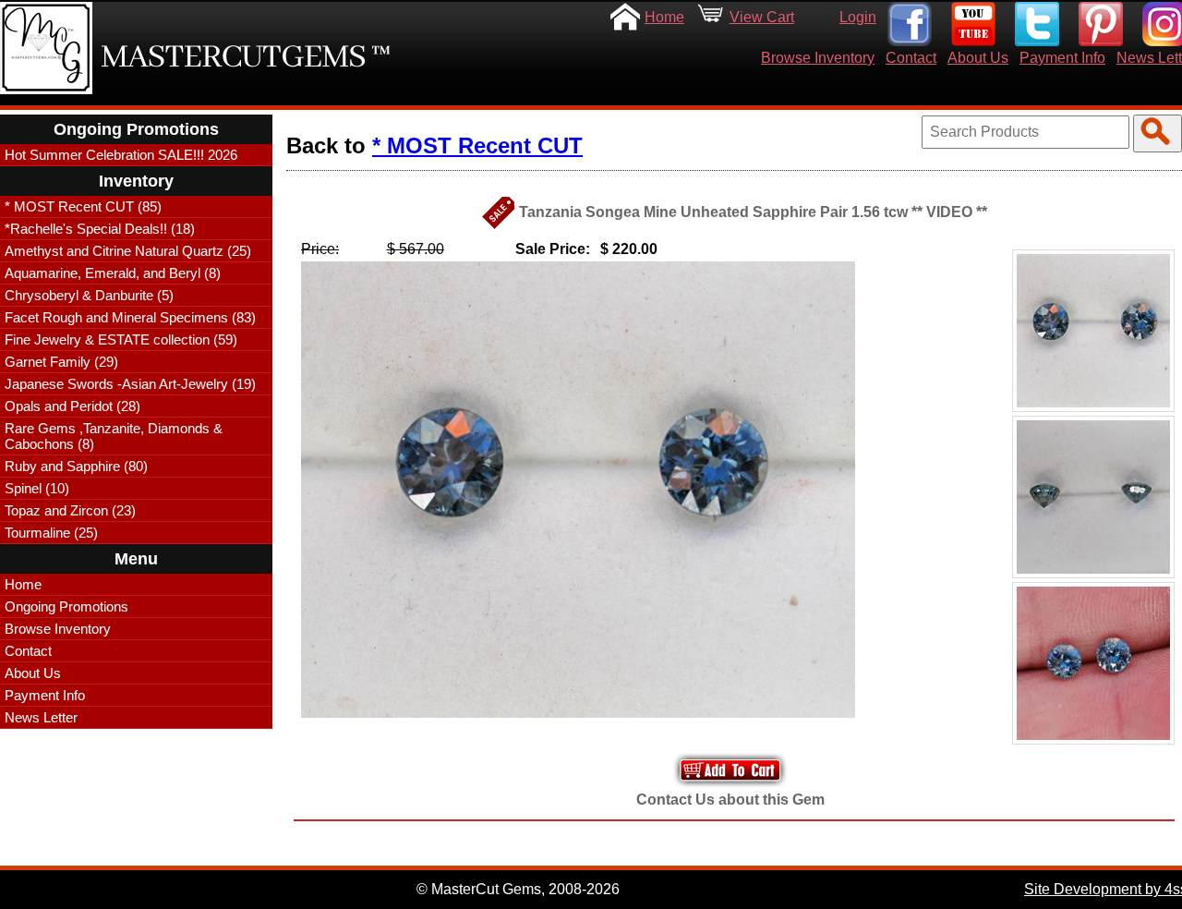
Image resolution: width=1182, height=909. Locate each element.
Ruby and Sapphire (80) (76, 466)
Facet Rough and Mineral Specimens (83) (130, 317)
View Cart (762, 17)
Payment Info (1062, 58)
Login (857, 17)
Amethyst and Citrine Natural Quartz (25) (128, 251)
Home (664, 17)
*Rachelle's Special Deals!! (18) (100, 228)
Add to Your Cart (730, 770)
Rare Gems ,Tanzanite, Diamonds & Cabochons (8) (114, 436)
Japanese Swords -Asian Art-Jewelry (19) (130, 384)
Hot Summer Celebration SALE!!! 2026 (121, 155)
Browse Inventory (817, 58)
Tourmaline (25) (51, 532)
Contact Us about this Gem (730, 799)
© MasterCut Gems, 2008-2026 (518, 889)
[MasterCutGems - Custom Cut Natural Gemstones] (46, 48)
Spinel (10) (37, 488)
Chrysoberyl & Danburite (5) (89, 295)
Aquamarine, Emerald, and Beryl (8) (113, 273)
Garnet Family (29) (61, 362)
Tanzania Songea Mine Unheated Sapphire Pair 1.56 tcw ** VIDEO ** (753, 212)
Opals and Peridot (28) (72, 406)
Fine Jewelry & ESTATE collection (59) (121, 339)
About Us (977, 58)
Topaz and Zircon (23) (70, 510)
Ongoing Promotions (66, 606)
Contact (911, 58)
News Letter (41, 717)
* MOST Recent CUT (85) (83, 206)
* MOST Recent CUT (477, 145)
